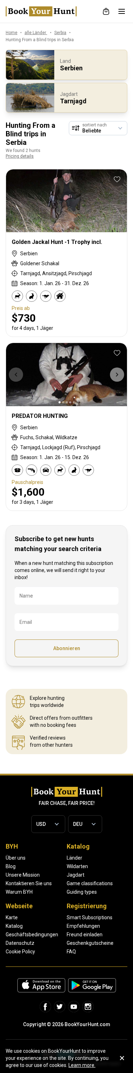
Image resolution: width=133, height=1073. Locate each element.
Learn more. (81, 1065)
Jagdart (75, 875)
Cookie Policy (20, 951)
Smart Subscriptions (89, 917)
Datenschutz (20, 943)
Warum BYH (19, 892)
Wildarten (77, 866)
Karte (12, 917)
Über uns (16, 858)
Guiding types (82, 892)
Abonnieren (66, 648)
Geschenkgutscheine (90, 943)
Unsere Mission (23, 875)
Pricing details (20, 156)
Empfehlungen (83, 926)
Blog (11, 866)
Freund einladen (84, 934)
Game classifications (90, 883)
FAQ (71, 951)
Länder (74, 858)
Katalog (14, 926)
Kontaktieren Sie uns (29, 883)
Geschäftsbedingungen (32, 934)
